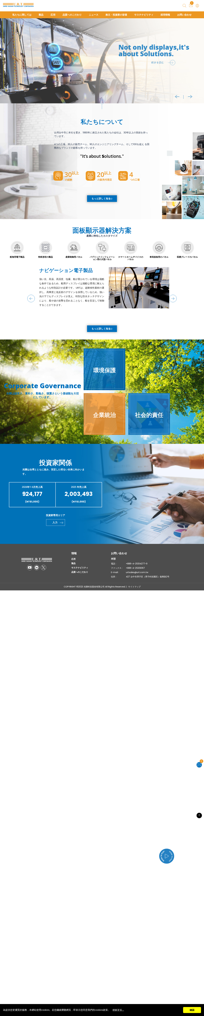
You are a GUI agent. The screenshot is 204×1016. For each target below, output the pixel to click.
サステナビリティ (143, 14)
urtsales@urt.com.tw (137, 572)
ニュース (93, 14)
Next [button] (190, 96)
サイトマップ (134, 586)
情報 (74, 553)
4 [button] (3, 55)
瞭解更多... (118, 1010)
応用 (53, 14)
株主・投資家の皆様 (116, 14)
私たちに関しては (22, 14)
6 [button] (3, 61)
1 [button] (3, 46)
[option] (102, 60)
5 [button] (3, 58)
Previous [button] (177, 96)
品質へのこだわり (72, 14)
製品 (41, 14)
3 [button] (3, 52)
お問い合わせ (184, 14)
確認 (192, 1010)
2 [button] (3, 49)
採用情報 (165, 14)
